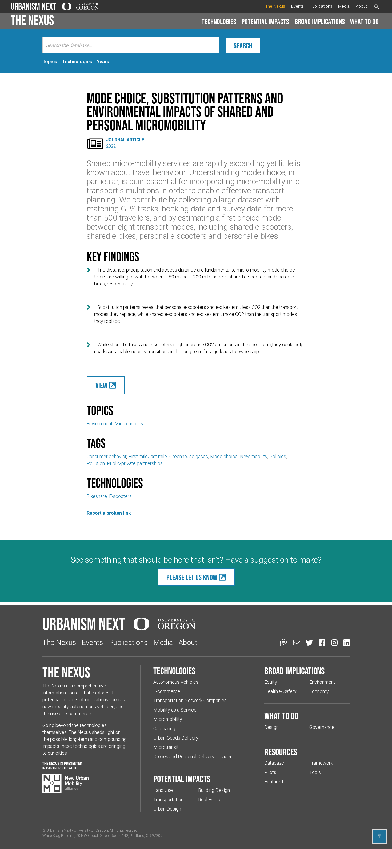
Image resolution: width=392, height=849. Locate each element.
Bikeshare (97, 496)
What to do (364, 21)
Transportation (168, 799)
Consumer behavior (106, 456)
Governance (321, 727)
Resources (280, 751)
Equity (270, 682)
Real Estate (210, 799)
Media (344, 6)
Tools (315, 772)
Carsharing (164, 728)
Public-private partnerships (135, 463)
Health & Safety (280, 691)
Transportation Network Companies (190, 700)
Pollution (96, 463)
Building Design (214, 790)
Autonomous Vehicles (175, 682)
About (361, 6)
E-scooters (120, 496)
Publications (321, 6)
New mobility (253, 456)
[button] (219, 21)
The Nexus (275, 6)
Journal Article (125, 139)
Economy (319, 691)
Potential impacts (265, 21)
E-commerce (166, 691)
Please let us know (191, 577)
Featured (273, 781)
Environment (100, 423)
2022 (111, 146)
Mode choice (224, 456)
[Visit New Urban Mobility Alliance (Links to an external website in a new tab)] (65, 783)
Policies (277, 456)
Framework (321, 763)
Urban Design (167, 809)
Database (274, 763)
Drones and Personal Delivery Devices (193, 756)
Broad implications (320, 21)
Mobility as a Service (175, 710)
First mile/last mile (148, 456)
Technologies (219, 21)
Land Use (163, 790)
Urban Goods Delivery (175, 738)
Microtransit (166, 747)
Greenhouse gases (188, 456)
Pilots (270, 772)
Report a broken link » (110, 513)
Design (271, 727)
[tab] (49, 61)
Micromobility (129, 423)
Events (297, 6)
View (101, 385)
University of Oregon (91, 830)
